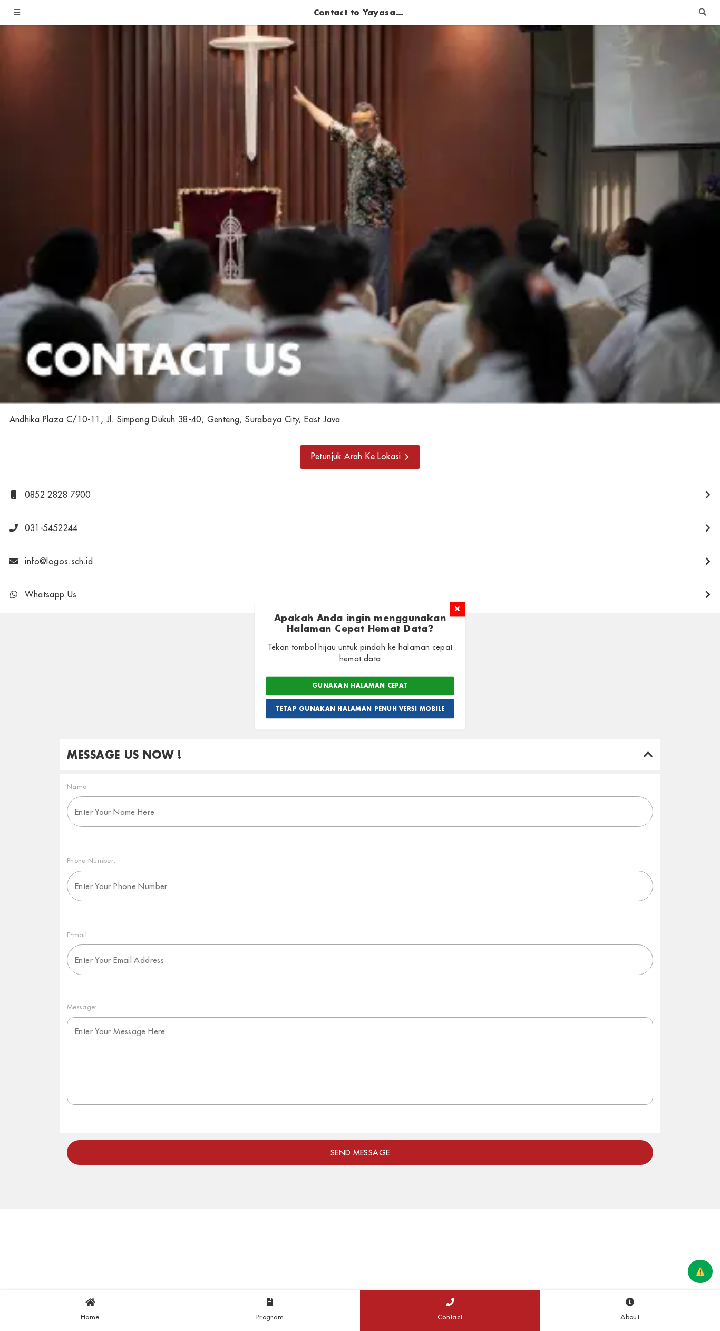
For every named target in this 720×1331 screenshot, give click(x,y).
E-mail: (78, 934)
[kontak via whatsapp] (700, 1271)
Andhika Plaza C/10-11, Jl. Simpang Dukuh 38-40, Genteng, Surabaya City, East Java (174, 419)
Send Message (360, 1152)
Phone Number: (91, 860)
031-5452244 (50, 528)
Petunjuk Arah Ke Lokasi (356, 456)
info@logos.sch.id (57, 561)
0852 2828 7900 (56, 494)
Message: (82, 1006)
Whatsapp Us (49, 594)
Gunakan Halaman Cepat (360, 685)
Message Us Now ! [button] (124, 754)
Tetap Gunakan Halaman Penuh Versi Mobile (360, 708)
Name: (78, 786)
